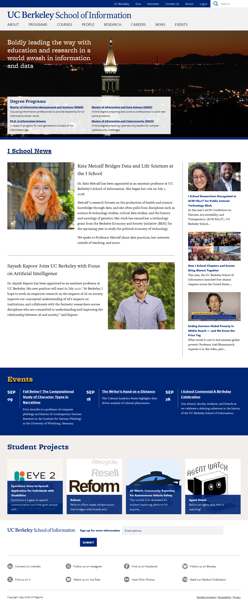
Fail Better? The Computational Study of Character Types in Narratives (48, 397)
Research (112, 24)
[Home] (69, 15)
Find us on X (22, 579)
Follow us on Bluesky (203, 566)
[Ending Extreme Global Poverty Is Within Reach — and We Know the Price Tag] (214, 320)
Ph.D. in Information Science (28, 121)
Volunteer (153, 4)
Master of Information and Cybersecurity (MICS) (123, 121)
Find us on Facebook (145, 566)
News (160, 24)
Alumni (189, 4)
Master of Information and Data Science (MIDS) (122, 107)
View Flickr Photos (143, 579)
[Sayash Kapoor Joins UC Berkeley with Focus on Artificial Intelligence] (141, 295)
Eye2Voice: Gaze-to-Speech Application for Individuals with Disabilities (32, 490)
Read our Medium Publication (208, 579)
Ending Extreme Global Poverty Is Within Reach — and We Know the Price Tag (211, 330)
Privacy (237, 597)
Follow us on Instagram (87, 566)
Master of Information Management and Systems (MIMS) (47, 107)
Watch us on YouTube (86, 579)
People (88, 24)
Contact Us (172, 4)
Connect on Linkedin (28, 566)
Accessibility (224, 597)
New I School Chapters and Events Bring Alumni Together (211, 267)
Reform (76, 500)
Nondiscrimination (206, 597)
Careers (138, 24)
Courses (64, 24)
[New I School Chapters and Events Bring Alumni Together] (214, 260)
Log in (203, 4)
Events (181, 24)
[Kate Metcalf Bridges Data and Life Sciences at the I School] (40, 195)
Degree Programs (28, 101)
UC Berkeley (121, 4)
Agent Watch (198, 500)
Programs (38, 24)
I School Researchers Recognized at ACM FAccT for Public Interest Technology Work (212, 200)
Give (138, 4)
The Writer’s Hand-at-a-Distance (128, 391)
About (13, 24)
